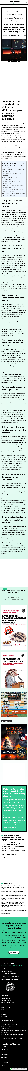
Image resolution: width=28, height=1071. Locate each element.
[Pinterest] (15, 60)
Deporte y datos (19, 18)
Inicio (5, 11)
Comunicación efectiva (9, 590)
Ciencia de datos (15, 11)
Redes (14, 20)
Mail (5, 1065)
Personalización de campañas (14, 599)
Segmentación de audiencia (14, 601)
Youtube (6, 1057)
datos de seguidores (14, 592)
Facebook (6, 1052)
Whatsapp (6, 1062)
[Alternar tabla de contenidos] (23, 163)
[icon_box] (10, 835)
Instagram (6, 1054)
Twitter (5, 1046)
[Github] (2, 1060)
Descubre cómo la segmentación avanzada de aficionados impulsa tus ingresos (12, 839)
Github (5, 1060)
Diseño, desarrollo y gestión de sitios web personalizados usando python (12, 892)
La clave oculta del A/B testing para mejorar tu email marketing (12, 843)
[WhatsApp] (19, 60)
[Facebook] (9, 60)
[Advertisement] (14, 82)
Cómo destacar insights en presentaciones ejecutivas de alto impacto (11, 856)
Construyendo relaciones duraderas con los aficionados (13, 190)
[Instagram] (2, 1055)
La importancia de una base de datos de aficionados (13, 166)
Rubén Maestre (12, 35)
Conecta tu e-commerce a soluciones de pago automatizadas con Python (13, 851)
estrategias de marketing (13, 594)
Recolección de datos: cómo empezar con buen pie (13, 170)
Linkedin (6, 1049)
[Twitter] (12, 60)
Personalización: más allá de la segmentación (11, 182)
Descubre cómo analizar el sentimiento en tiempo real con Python (13, 847)
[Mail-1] (2, 1065)
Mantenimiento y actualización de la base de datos (13, 174)
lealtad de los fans (14, 597)
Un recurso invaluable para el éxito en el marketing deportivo (14, 194)
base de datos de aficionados (15, 589)
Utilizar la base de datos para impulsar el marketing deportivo (13, 186)
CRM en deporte (21, 590)
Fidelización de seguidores (14, 595)
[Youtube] (2, 1057)
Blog (8, 11)
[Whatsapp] (2, 1062)
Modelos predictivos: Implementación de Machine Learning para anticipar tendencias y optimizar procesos (13, 887)
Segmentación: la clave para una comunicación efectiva (12, 178)
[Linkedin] (2, 1049)
